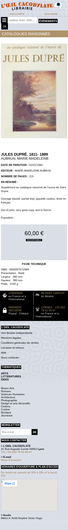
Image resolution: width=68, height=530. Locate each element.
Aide (3, 352)
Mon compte (17, 14)
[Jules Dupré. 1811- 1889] (34, 139)
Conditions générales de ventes (20, 342)
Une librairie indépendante (16, 332)
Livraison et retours (12, 347)
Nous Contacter (11, 459)
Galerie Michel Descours (18, 528)
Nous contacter (10, 357)
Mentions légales (11, 337)
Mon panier (51, 14)
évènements (48, 21)
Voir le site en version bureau (21, 523)
